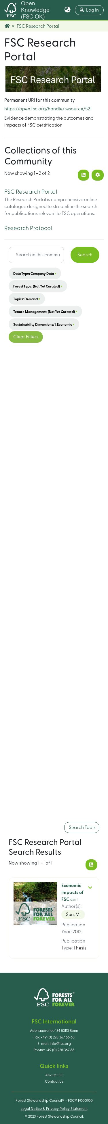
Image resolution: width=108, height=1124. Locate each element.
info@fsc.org (60, 1043)
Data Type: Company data (34, 273)
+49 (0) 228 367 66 (60, 1050)
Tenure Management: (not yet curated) (45, 311)
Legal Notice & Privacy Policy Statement (54, 1108)
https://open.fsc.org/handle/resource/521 (48, 109)
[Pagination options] (98, 175)
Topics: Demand (26, 298)
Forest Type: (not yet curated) (37, 286)
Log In (95, 10)
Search (84, 255)
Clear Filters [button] (25, 337)
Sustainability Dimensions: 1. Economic (44, 324)
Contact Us (54, 1081)
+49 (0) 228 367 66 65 (58, 1037)
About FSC (54, 1075)
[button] (67, 10)
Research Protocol (28, 228)
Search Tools (82, 827)
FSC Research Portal (30, 192)
